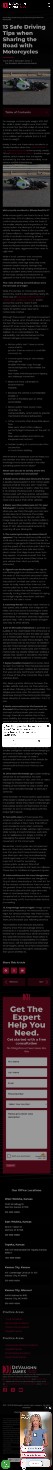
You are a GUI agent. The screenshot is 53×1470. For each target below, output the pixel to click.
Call (14, 744)
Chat (38, 744)
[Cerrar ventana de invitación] (48, 726)
